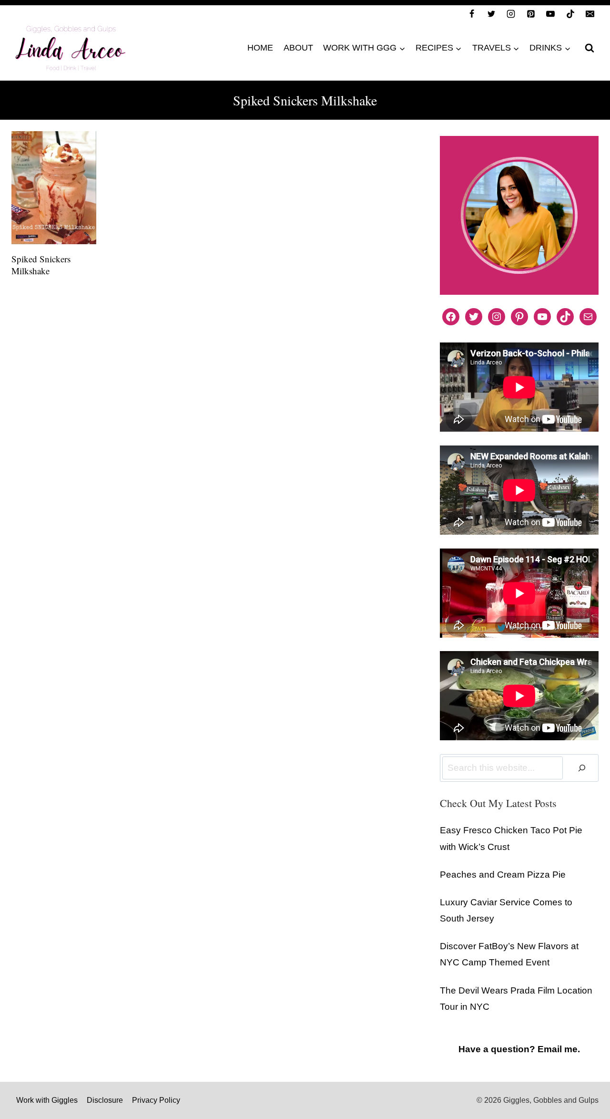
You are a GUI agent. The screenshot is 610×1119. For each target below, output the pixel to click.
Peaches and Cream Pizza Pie (503, 875)
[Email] (590, 13)
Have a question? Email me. (519, 1049)
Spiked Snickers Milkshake (41, 265)
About (298, 47)
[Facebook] (471, 13)
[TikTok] (570, 13)
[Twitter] (491, 13)
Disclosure (105, 1100)
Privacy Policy (156, 1100)
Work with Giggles (47, 1100)
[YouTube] (550, 13)
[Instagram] (510, 13)
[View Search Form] (589, 48)
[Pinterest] (530, 13)
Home (260, 47)
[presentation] (53, 187)
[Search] (582, 767)
